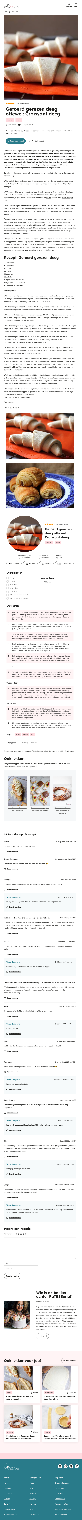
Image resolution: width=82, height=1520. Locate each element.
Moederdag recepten (63, 1509)
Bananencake (60, 1499)
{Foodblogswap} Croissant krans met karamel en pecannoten (62, 810)
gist (32, 734)
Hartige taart (59, 1488)
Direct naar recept (17, 141)
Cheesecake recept (62, 1483)
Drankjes (33, 1504)
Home (6, 12)
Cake (31, 1488)
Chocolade (8, 1493)
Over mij (43, 1336)
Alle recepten (71, 1360)
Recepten (14, 12)
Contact (7, 1504)
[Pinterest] (71, 1466)
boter (18, 734)
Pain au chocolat (12, 408)
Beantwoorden (12, 851)
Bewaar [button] (32, 564)
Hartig (32, 1509)
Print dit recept (38, 141)
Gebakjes (33, 1499)
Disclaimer (69, 751)
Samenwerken (9, 1509)
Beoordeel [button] (15, 564)
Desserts (33, 1493)
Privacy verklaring (11, 1514)
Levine (48, 198)
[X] (77, 1466)
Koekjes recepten (61, 1504)
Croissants (10, 403)
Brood (18, 120)
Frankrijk (25, 734)
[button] (69, 5)
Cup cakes (59, 1493)
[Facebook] (60, 1466)
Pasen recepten (61, 1514)
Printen (48, 564)
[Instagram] (66, 1466)
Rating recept (9, 1234)
